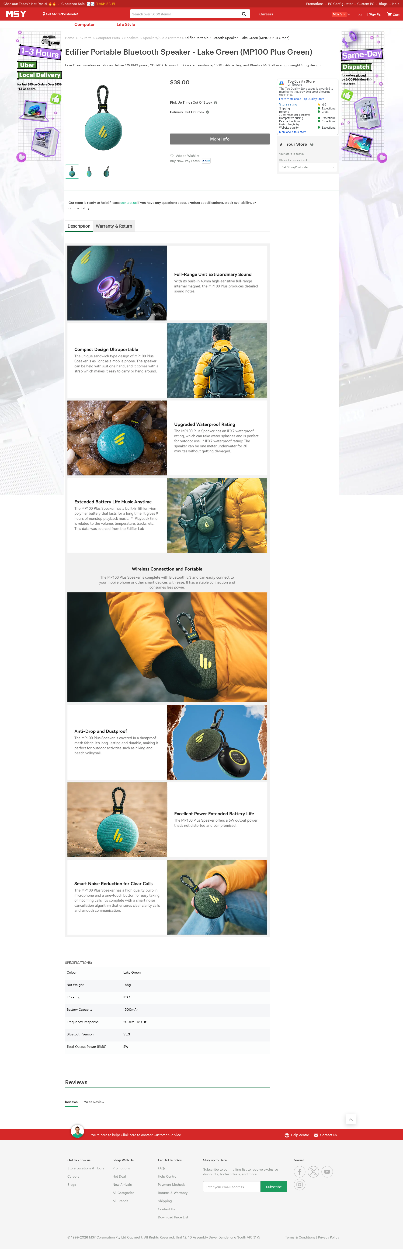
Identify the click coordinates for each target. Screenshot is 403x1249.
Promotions (314, 4)
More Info (219, 138)
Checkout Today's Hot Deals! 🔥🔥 (30, 4)
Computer (84, 24)
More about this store (292, 132)
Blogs (383, 4)
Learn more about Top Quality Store (301, 99)
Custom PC (365, 4)
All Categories (123, 1193)
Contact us (328, 1135)
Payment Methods (171, 1184)
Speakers (131, 38)
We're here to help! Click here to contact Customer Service (136, 1135)
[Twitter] (314, 1176)
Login (362, 14)
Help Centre (167, 1176)
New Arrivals (122, 1184)
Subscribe (274, 1186)
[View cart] (389, 14)
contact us (128, 202)
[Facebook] (301, 1176)
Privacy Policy (328, 1237)
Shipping (165, 1201)
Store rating (288, 104)
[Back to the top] (351, 1119)
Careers (266, 14)
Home (69, 38)
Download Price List (173, 1217)
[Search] (244, 14)
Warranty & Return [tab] (114, 226)
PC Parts (85, 38)
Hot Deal (119, 1176)
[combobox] (190, 13)
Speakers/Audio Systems (162, 38)
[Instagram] (300, 1189)
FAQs (162, 1168)
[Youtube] (327, 1176)
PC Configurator (340, 4)
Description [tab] (79, 226)
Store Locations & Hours (85, 1168)
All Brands (120, 1201)
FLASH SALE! (105, 4)
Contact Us (166, 1209)
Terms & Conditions (300, 1237)
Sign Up (374, 14)
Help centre (300, 1135)
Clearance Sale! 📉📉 (77, 4)
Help (396, 4)
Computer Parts (108, 38)
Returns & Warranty (173, 1193)
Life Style (126, 24)
